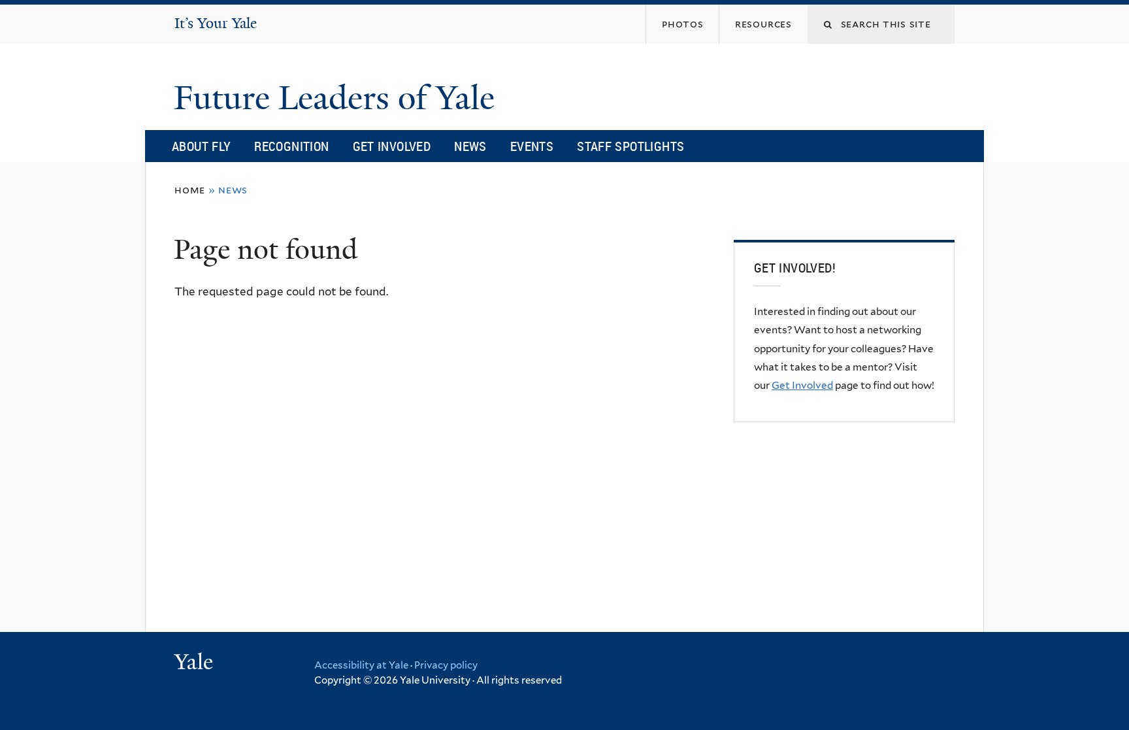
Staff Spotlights (630, 146)
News (470, 146)
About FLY (201, 146)
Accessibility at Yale (361, 665)
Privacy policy (446, 665)
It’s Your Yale (215, 23)
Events (531, 146)
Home (189, 190)
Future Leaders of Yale (338, 98)
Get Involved (392, 146)
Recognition (291, 146)
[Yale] (195, 663)
